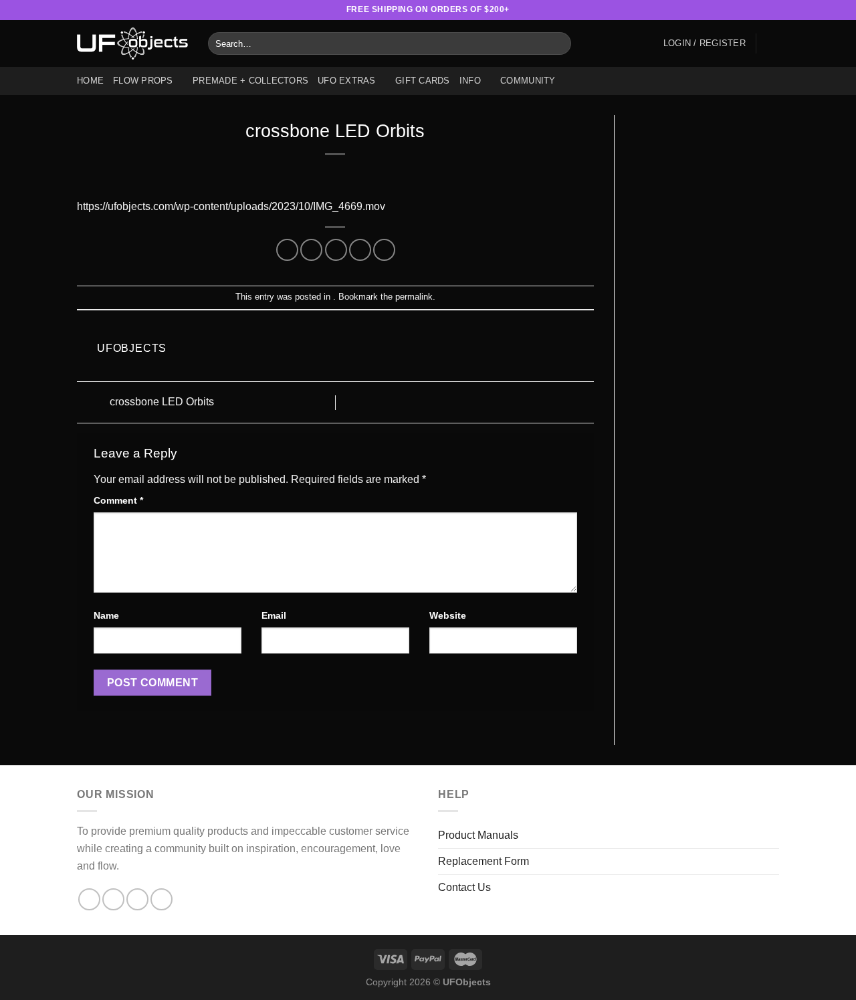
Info (470, 81)
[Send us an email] (760, 10)
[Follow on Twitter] (747, 10)
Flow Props (143, 81)
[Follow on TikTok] (734, 10)
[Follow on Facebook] (708, 10)
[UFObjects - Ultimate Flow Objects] (132, 43)
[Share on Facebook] (287, 250)
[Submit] (559, 43)
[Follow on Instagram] (722, 10)
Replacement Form (483, 861)
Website (447, 615)
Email (273, 615)
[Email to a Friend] (336, 250)
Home (90, 81)
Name (106, 615)
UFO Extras (347, 81)
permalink (414, 297)
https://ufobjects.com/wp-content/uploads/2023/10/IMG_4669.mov (231, 206)
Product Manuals (478, 835)
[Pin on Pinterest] (360, 250)
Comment (118, 500)
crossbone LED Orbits (160, 401)
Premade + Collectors (250, 81)
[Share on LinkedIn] (384, 250)
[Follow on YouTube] (772, 10)
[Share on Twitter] (311, 250)
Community (527, 81)
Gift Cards (422, 81)
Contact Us (464, 887)
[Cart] (772, 43)
